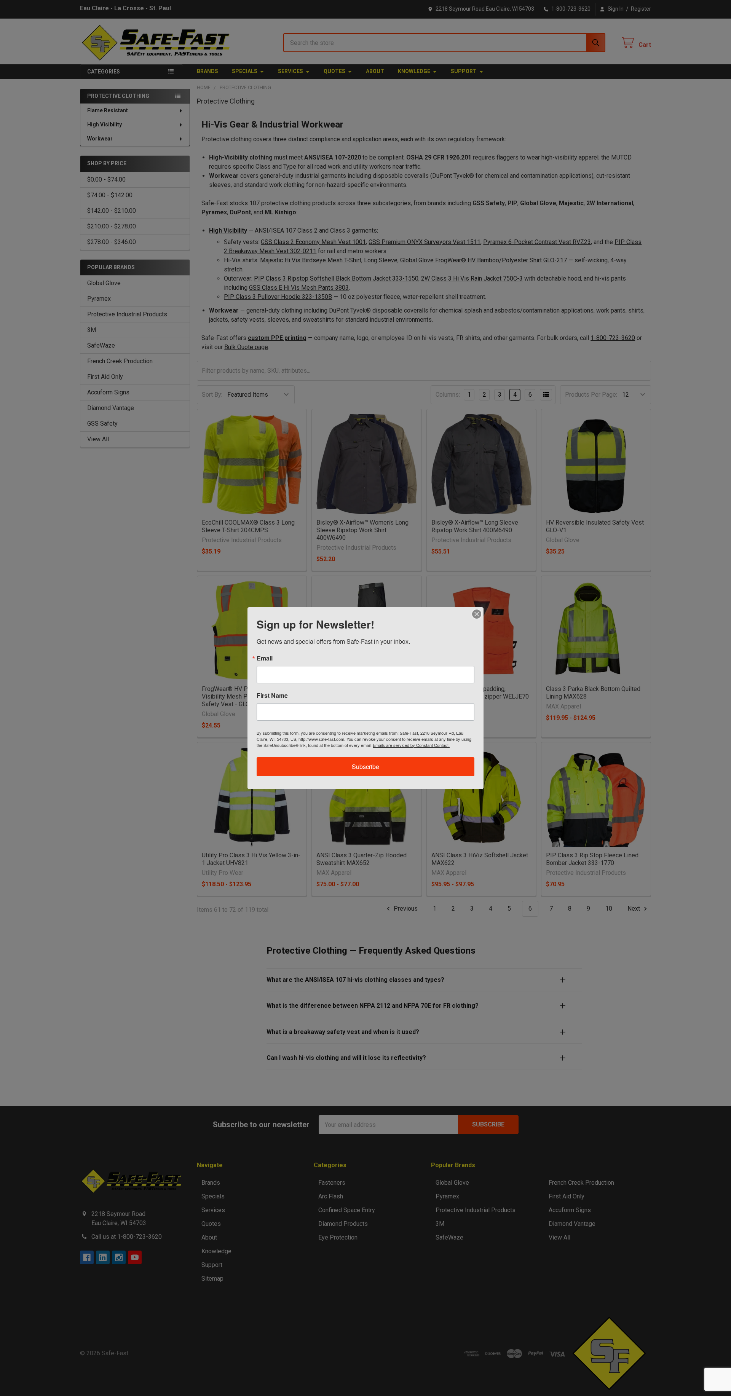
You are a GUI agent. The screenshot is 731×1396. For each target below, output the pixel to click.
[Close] (476, 614)
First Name (272, 695)
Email (265, 658)
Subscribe (365, 766)
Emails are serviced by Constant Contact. (411, 745)
